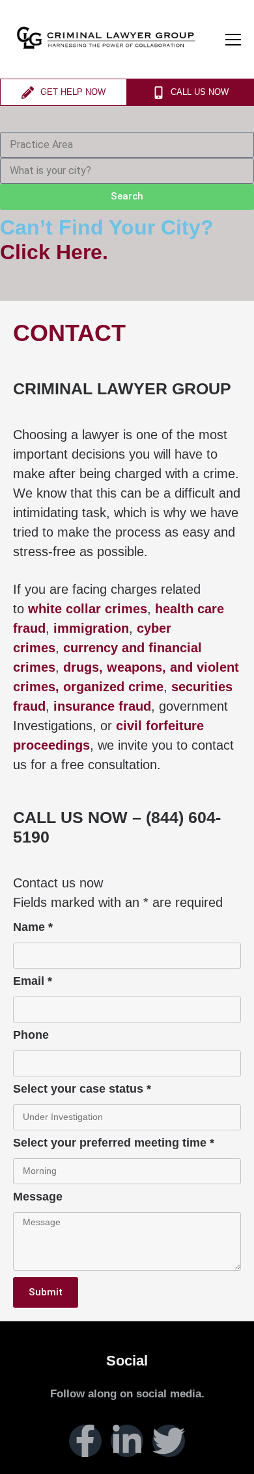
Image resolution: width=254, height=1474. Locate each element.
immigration (91, 628)
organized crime (113, 687)
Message (38, 1197)
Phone (31, 1035)
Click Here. (54, 252)
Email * (32, 981)
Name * (33, 927)
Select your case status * (82, 1089)
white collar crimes (87, 609)
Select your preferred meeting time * (113, 1143)
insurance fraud (102, 706)
